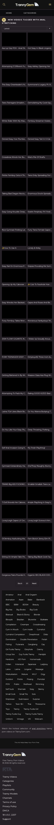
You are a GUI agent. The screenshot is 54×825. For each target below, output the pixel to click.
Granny (40, 649)
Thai (29, 704)
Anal (19, 595)
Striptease (10, 699)
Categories (30, 13)
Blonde (37, 614)
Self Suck (10, 689)
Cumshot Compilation (15, 634)
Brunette (32, 619)
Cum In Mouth (12, 629)
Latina (17, 669)
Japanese (32, 664)
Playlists (7, 785)
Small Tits (23, 694)
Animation (10, 600)
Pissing (30, 679)
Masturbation (11, 674)
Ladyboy (44, 664)
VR (29, 719)
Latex (8, 669)
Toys (8, 709)
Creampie (24, 624)
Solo (34, 694)
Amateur (9, 595)
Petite (20, 679)
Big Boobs (20, 610)
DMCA (6, 810)
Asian (21, 600)
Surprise (36, 699)
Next (34, 583)
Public (16, 684)
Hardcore (10, 659)
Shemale (22, 689)
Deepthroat (34, 634)
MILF (34, 674)
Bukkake (44, 619)
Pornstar (41, 679)
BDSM (25, 605)
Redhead (27, 684)
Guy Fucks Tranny (26, 654)
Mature (24, 674)
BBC (8, 605)
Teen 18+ (19, 704)
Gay (43, 644)
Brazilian (20, 619)
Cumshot (41, 629)
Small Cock (10, 694)
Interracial (19, 664)
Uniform (9, 719)
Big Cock (34, 610)
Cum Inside (28, 629)
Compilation (11, 624)
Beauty (36, 605)
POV (8, 684)
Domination (11, 639)
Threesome (40, 704)
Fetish (44, 639)
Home (9, 13)
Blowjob (9, 619)
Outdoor (9, 679)
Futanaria (20, 644)
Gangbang (32, 644)
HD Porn (22, 659)
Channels (7, 798)
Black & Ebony (23, 614)
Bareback (40, 600)
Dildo (45, 634)
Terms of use (9, 802)
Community (9, 789)
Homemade (35, 659)
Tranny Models (10, 794)
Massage (39, 669)
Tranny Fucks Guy (13, 714)
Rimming (40, 684)
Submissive (24, 699)
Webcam (39, 719)
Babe (30, 600)
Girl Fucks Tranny (13, 649)
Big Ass (9, 610)
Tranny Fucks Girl (31, 709)
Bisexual (9, 614)
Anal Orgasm (31, 595)
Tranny (16, 709)
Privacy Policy (10, 806)
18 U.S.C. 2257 (9, 815)
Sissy (32, 689)
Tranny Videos (10, 777)
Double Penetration (29, 639)
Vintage (20, 719)
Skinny (41, 689)
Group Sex (10, 654)
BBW (16, 605)
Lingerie (27, 669)
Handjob (42, 654)
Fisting (9, 644)
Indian (8, 664)
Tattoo (8, 704)
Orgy (43, 674)
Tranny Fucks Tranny (34, 714)
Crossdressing (39, 624)
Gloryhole (28, 649)
